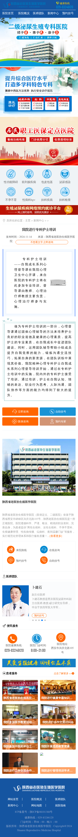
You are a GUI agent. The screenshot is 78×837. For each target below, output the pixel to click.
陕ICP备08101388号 (41, 812)
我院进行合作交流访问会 (58, 722)
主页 (27, 220)
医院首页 (8, 13)
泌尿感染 (65, 182)
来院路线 (21, 550)
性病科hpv (28, 200)
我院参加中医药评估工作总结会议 (20, 746)
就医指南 (60, 805)
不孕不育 (11, 200)
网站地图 (36, 805)
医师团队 (38, 13)
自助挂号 (60, 411)
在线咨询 (54, 550)
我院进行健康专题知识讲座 (57, 698)
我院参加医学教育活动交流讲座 (20, 722)
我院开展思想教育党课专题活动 (57, 746)
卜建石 (37, 587)
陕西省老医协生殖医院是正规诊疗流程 (20, 698)
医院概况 (24, 13)
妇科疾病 (47, 200)
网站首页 (13, 799)
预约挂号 (68, 13)
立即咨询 (23, 411)
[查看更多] (56, 536)
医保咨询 (23, 421)
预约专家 (60, 421)
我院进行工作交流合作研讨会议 (20, 770)
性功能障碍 (11, 182)
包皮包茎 (47, 182)
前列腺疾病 (29, 182)
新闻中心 (53, 13)
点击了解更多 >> (63, 673)
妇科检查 (65, 200)
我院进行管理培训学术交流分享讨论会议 (57, 770)
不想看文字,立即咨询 (41, 242)
